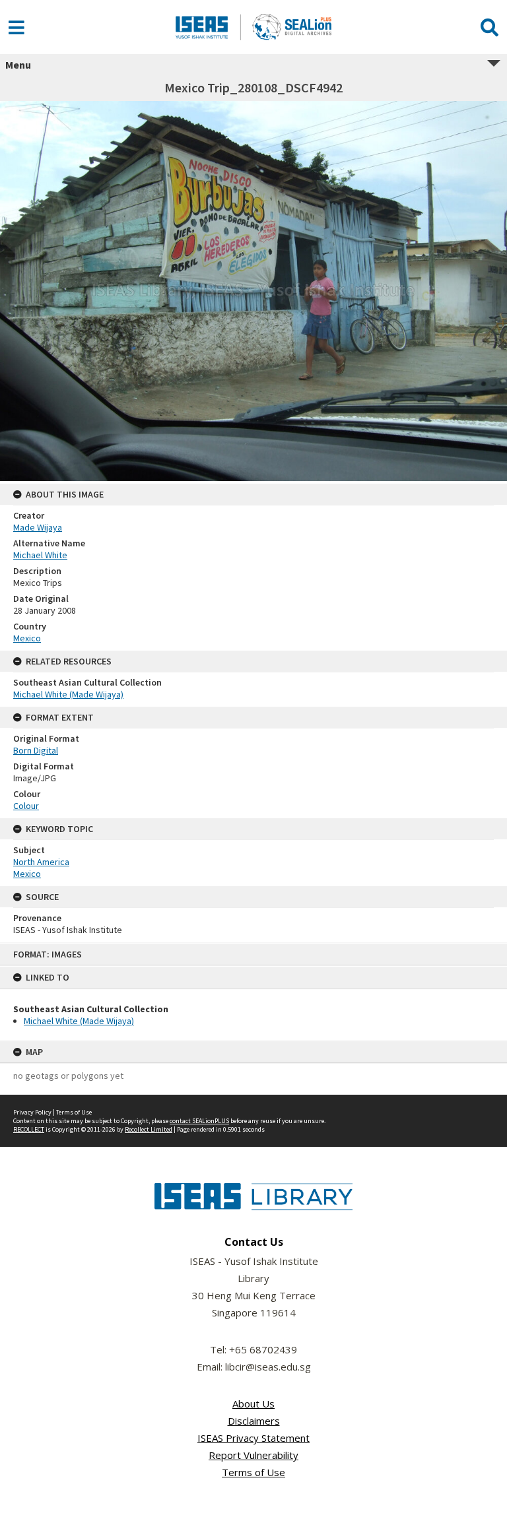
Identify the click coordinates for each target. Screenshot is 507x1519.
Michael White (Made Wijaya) (79, 1021)
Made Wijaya (37, 527)
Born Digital (35, 750)
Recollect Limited (148, 1129)
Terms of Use (74, 1112)
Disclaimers (254, 1420)
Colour (26, 806)
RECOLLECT (28, 1129)
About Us (253, 1403)
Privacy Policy (32, 1112)
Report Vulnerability (253, 1455)
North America (41, 862)
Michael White (40, 555)
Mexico (27, 638)
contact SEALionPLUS (199, 1120)
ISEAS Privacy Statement (253, 1437)
